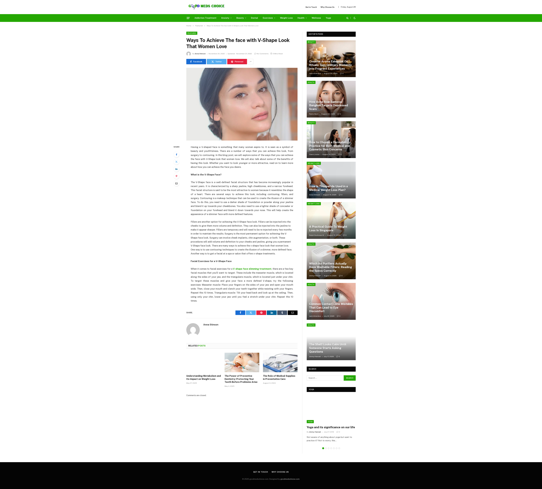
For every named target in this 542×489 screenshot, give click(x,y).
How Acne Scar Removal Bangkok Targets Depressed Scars (328, 105)
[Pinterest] (176, 176)
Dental (254, 18)
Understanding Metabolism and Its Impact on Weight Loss (203, 377)
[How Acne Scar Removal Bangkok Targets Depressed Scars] (331, 99)
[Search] (347, 18)
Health (301, 18)
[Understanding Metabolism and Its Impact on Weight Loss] (203, 362)
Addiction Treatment (205, 18)
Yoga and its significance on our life (331, 427)
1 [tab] (323, 448)
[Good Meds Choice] (206, 7)
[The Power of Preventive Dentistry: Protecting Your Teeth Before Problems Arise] (242, 362)
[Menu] (188, 17)
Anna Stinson (200, 54)
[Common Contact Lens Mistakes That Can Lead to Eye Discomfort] (331, 301)
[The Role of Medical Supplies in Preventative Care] (280, 362)
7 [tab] (339, 448)
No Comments (263, 54)
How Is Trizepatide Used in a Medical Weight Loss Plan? (328, 188)
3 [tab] (328, 448)
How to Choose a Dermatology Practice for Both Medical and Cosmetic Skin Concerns (330, 146)
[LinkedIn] (176, 169)
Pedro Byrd (313, 114)
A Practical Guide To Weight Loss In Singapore (328, 228)
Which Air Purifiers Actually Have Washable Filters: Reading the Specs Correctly (330, 267)
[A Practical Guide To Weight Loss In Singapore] (331, 220)
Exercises (268, 18)
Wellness (316, 18)
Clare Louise (314, 154)
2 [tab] (325, 448)
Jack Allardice (315, 73)
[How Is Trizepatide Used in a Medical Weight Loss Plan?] (331, 180)
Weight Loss (286, 18)
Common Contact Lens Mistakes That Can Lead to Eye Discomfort (331, 307)
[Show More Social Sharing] (250, 61)
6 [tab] (336, 448)
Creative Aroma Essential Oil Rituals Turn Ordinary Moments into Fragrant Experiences (330, 65)
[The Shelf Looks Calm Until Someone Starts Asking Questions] (331, 341)
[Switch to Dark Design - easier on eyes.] (354, 18)
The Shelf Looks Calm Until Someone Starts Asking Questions (327, 348)
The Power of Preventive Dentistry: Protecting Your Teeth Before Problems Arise (241, 379)
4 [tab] (331, 448)
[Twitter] (176, 162)
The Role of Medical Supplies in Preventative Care (279, 377)
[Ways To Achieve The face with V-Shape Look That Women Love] (242, 104)
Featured (191, 33)
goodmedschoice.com (290, 479)
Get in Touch (311, 7)
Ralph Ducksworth (316, 235)
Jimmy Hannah (315, 276)
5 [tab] (334, 448)
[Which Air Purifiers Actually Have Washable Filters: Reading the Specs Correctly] (331, 261)
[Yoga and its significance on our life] (331, 409)
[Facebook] (176, 154)
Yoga (328, 18)
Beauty (240, 18)
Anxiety (225, 18)
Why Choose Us (327, 7)
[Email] (176, 183)
